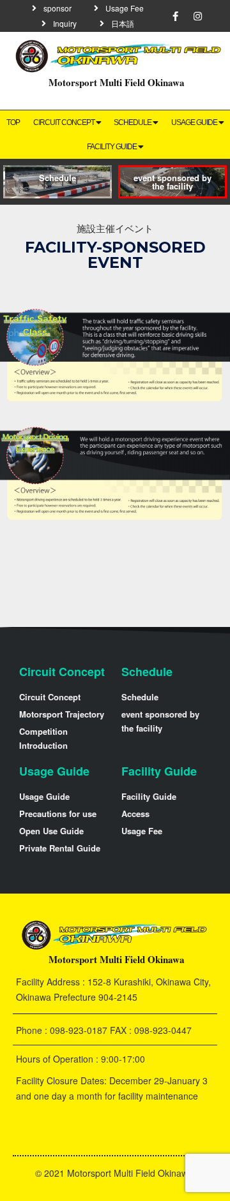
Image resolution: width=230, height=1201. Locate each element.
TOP (13, 122)
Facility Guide (112, 146)
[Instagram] (198, 16)
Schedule (132, 122)
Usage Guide (54, 771)
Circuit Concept (64, 122)
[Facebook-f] (175, 16)
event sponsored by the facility (172, 182)
